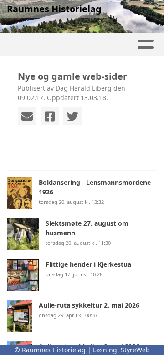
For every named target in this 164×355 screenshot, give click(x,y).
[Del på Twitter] (72, 116)
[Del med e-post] (27, 116)
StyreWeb (135, 349)
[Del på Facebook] (50, 116)
